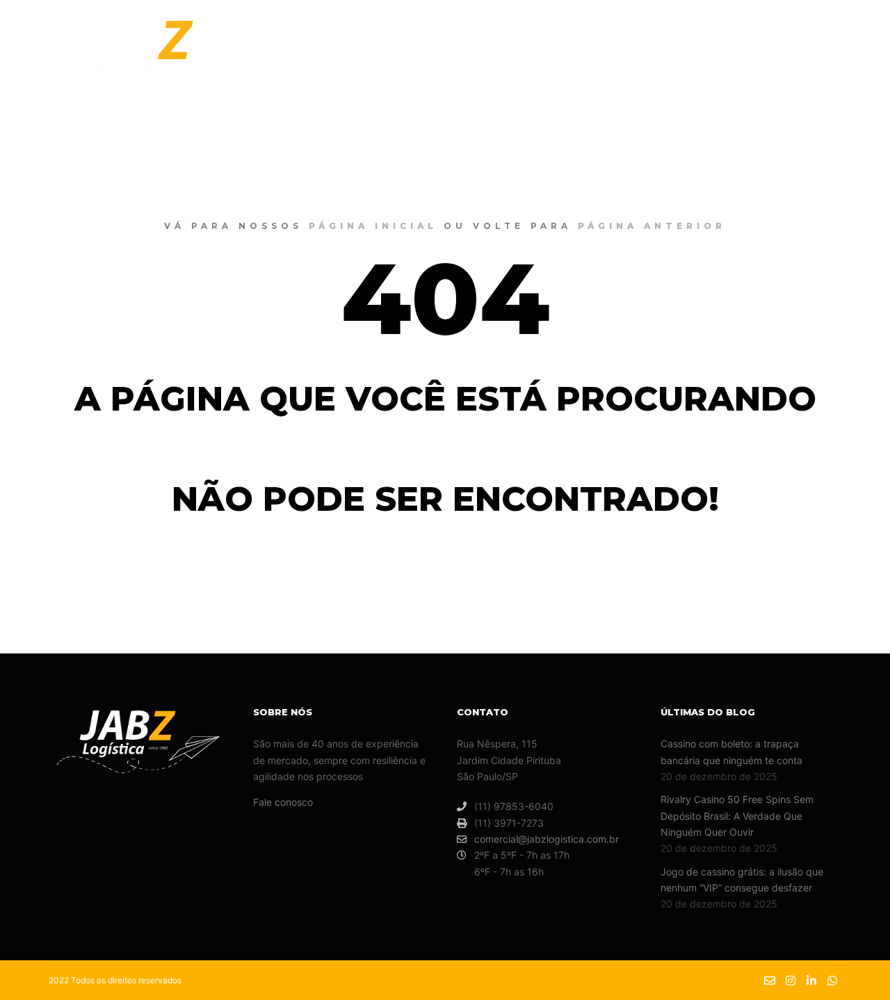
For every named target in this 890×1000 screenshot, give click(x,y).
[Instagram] (811, 58)
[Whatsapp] (853, 58)
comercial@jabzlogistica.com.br (546, 839)
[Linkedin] (832, 58)
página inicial (373, 226)
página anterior (652, 226)
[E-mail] (791, 58)
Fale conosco (283, 802)
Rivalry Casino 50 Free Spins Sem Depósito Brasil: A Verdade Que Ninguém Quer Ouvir (737, 815)
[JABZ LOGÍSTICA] (145, 58)
